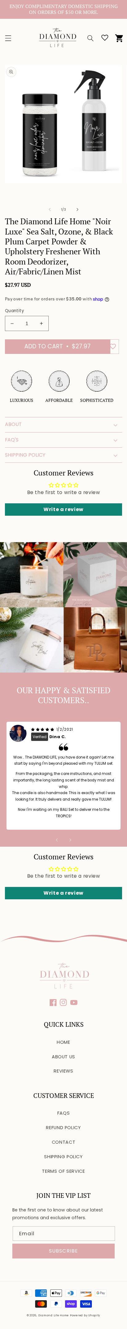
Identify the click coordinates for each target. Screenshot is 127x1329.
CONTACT (63, 1142)
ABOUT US (63, 1057)
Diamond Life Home (53, 1315)
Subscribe (63, 1250)
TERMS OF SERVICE (63, 1171)
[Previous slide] (56, 840)
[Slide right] (77, 209)
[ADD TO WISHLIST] (113, 346)
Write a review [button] (63, 509)
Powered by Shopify (85, 1315)
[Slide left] (49, 209)
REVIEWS (63, 1071)
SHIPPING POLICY (63, 1157)
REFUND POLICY (63, 1128)
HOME (63, 1042)
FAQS (63, 1113)
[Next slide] (70, 840)
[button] (8, 38)
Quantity (14, 311)
